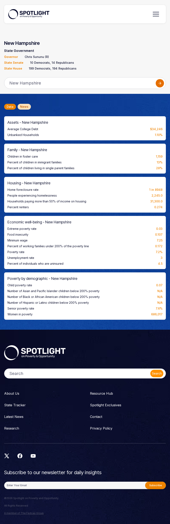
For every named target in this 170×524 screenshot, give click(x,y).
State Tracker (15, 405)
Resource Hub (101, 393)
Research (11, 428)
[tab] (10, 107)
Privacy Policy (101, 428)
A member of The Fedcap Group (24, 513)
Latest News (13, 417)
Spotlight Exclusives (105, 405)
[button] (156, 14)
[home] (28, 14)
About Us (11, 393)
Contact (96, 417)
